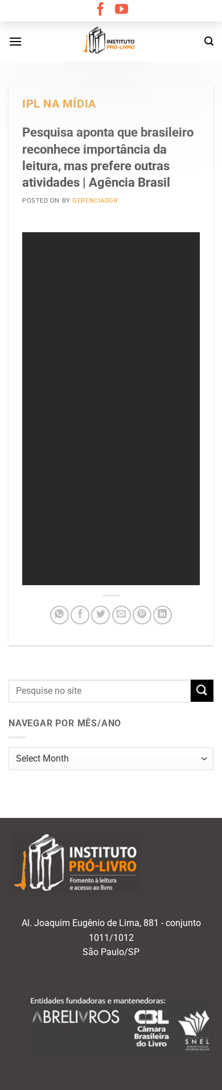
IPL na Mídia (59, 104)
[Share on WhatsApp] (59, 615)
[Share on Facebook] (80, 615)
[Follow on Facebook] (100, 10)
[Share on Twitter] (100, 615)
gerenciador (95, 200)
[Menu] (15, 41)
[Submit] (202, 691)
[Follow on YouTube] (121, 10)
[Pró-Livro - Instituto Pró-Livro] (111, 41)
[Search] (208, 41)
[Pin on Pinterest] (142, 615)
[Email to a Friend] (121, 615)
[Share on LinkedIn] (162, 615)
